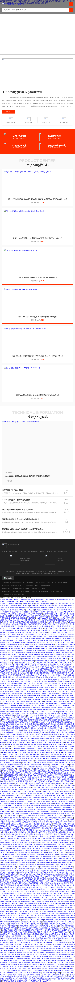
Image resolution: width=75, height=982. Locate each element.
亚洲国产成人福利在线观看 (28, 750)
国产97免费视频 (15, 956)
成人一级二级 (35, 801)
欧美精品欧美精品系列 (16, 624)
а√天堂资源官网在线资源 (45, 620)
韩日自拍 (68, 864)
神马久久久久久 (11, 767)
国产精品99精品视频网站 (53, 652)
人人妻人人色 (66, 748)
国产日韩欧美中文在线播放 (36, 728)
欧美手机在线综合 (49, 809)
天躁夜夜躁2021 (61, 716)
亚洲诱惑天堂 (34, 826)
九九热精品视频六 (59, 920)
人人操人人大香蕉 (50, 667)
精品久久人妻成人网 (53, 893)
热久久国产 (15, 883)
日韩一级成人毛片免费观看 (65, 656)
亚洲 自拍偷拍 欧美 (68, 791)
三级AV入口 (21, 936)
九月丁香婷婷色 (63, 659)
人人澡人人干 (13, 652)
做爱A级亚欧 (54, 926)
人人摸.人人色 (34, 789)
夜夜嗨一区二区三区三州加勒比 (14, 917)
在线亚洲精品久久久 (62, 622)
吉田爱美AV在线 (50, 930)
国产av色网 (47, 975)
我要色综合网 (25, 930)
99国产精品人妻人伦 (56, 797)
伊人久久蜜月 (29, 873)
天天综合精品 (6, 746)
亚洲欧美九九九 (21, 650)
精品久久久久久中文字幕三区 (65, 789)
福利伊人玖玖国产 (11, 856)
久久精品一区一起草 (15, 730)
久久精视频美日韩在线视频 (8, 909)
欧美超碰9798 (44, 650)
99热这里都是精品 (40, 718)
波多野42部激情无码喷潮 (22, 885)
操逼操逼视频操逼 (7, 783)
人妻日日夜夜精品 (20, 640)
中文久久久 (61, 671)
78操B (72, 893)
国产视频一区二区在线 (23, 801)
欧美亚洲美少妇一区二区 (63, 799)
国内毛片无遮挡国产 (64, 679)
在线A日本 (21, 873)
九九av (14, 960)
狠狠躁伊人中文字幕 (45, 730)
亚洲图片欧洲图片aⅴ (23, 981)
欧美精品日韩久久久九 (27, 656)
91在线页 (21, 856)
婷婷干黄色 (52, 626)
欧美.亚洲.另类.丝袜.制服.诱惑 (53, 724)
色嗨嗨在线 (63, 846)
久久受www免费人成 (19, 777)
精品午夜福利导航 (17, 889)
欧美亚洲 (39, 767)
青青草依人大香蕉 (23, 893)
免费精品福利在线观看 (64, 636)
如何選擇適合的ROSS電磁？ (12, 490)
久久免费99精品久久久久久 (12, 913)
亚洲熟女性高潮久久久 (66, 722)
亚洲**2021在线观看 (33, 650)
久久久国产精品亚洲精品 (15, 614)
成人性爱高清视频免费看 (12, 669)
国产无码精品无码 (34, 797)
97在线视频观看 (43, 626)
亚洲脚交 (43, 803)
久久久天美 (36, 867)
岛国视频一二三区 (52, 942)
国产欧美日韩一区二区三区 (33, 944)
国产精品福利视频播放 (7, 697)
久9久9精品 (47, 962)
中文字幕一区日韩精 (64, 793)
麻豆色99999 (61, 960)
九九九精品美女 (18, 811)
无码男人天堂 (58, 614)
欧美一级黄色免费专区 (19, 628)
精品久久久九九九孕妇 (30, 952)
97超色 (8, 875)
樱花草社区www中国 (43, 811)
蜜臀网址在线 (69, 695)
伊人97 (50, 685)
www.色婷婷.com (39, 842)
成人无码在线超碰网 (22, 622)
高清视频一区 (59, 930)
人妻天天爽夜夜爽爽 (52, 771)
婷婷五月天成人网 (5, 787)
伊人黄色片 (7, 950)
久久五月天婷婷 (31, 897)
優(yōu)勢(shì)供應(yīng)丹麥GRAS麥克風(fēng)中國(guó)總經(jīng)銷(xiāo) (37, 199)
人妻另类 (27, 917)
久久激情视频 (37, 644)
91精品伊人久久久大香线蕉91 (26, 646)
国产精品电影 (6, 848)
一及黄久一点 (30, 936)
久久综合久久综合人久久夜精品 (52, 964)
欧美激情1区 (56, 779)
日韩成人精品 (60, 907)
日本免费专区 (19, 667)
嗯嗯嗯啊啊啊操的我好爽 (25, 836)
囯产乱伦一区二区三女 (63, 691)
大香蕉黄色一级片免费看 (12, 860)
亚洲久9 (69, 813)
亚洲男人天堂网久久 (19, 779)
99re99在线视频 (23, 705)
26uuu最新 (51, 907)
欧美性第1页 (46, 699)
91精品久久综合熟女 (21, 813)
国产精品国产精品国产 (42, 656)
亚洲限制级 (17, 930)
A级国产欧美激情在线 (51, 773)
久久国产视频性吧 (35, 805)
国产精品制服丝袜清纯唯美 (12, 922)
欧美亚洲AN (12, 769)
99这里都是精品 (45, 848)
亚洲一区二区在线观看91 (54, 807)
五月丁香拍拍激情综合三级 (21, 663)
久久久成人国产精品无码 (43, 895)
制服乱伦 (9, 718)
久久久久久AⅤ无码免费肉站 (10, 636)
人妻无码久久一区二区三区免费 (59, 765)
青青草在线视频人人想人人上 (27, 740)
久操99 (55, 679)
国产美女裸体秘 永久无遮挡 (51, 838)
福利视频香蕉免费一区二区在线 (26, 958)
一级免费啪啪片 (34, 981)
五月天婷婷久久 (33, 950)
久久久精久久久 (64, 663)
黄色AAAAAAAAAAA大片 (53, 820)
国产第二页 (34, 730)
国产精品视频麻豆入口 (60, 620)
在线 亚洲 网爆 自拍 (18, 818)
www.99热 (20, 842)
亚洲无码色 (25, 920)
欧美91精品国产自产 (24, 907)
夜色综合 (47, 750)
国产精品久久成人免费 (18, 875)
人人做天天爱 (4, 793)
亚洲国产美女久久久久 (12, 979)
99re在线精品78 (20, 642)
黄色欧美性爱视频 (47, 922)
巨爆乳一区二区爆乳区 (64, 626)
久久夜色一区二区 (38, 818)
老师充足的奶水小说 (59, 685)
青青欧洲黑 (69, 618)
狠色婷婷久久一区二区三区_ (44, 834)
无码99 (23, 669)
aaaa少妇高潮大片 (64, 869)
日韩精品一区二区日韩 (33, 748)
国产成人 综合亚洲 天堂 (34, 922)
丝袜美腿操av (64, 736)
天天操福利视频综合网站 (25, 771)
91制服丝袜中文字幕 (33, 693)
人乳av (40, 632)
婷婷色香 (29, 840)
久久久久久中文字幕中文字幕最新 (28, 807)
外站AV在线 (7, 946)
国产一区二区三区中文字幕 (13, 903)
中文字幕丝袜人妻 (54, 801)
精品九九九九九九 (19, 691)
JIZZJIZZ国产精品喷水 (51, 712)
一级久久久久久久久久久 (32, 911)
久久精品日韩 (44, 801)
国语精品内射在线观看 (32, 642)
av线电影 (9, 779)
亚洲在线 (53, 885)
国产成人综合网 (54, 661)
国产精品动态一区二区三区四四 (28, 883)
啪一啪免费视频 (42, 960)
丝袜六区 (35, 630)
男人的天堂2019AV (46, 981)
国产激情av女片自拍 (40, 608)
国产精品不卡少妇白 (40, 871)
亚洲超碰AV (54, 899)
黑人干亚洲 (39, 881)
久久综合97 (35, 763)
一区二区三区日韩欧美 (18, 830)
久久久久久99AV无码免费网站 (61, 689)
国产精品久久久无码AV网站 (41, 722)
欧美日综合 (5, 940)
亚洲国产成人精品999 (50, 687)
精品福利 (53, 789)
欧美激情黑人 (61, 873)
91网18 (68, 628)
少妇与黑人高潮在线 (58, 746)
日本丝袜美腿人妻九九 (14, 603)
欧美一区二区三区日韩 (7, 968)
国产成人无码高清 (36, 924)
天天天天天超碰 (39, 712)
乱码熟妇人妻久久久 (66, 677)
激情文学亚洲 (39, 962)
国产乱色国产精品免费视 (21, 820)
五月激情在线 (10, 885)
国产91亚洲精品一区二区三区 (61, 730)
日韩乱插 (52, 799)
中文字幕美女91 (65, 893)
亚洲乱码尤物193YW (26, 722)
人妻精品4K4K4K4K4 (61, 822)
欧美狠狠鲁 (60, 646)
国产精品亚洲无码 (34, 791)
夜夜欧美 (52, 654)
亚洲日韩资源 (6, 858)
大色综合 (43, 830)
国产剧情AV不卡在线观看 (49, 844)
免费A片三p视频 (12, 964)
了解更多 (7, 111)
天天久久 (33, 663)
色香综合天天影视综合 (43, 673)
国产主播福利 (52, 960)
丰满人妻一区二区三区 (58, 624)
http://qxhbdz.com (60, 867)
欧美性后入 (34, 677)
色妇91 (4, 897)
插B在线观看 (10, 728)
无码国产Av (44, 791)
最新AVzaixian (63, 701)
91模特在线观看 (48, 968)
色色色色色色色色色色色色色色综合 (20, 891)
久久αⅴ (32, 718)
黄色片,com (64, 728)
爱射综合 (57, 640)
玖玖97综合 (54, 913)
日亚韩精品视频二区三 (45, 903)
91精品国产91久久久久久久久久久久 (48, 663)
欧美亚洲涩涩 (32, 793)
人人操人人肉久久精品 (20, 932)
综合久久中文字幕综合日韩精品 (54, 769)
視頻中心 (42, 551)
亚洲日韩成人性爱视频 (21, 671)
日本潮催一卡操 (56, 979)
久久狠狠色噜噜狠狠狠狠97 (47, 950)
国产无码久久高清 (65, 740)
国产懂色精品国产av (36, 838)
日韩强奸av (27, 924)
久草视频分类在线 (52, 871)
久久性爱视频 (63, 732)
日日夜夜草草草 (29, 954)
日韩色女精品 (33, 781)
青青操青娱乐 (53, 936)
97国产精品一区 (66, 640)
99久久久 (49, 877)
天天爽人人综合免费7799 (53, 842)
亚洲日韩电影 (67, 606)
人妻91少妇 (61, 816)
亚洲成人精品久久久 (68, 785)
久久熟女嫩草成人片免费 (9, 862)
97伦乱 (4, 781)
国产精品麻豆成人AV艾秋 (31, 675)
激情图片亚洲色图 (64, 887)
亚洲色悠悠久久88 (11, 873)
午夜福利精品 (28, 724)
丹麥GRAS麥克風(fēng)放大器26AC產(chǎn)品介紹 (37, 277)
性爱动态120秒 (31, 707)
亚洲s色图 (36, 654)
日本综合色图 (8, 960)
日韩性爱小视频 (30, 756)
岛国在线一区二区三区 (38, 822)
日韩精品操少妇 (63, 942)
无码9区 (23, 748)
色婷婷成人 (44, 681)
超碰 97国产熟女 (17, 773)
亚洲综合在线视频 (38, 724)
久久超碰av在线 (64, 693)
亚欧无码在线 (25, 844)
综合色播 (16, 712)
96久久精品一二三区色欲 (47, 716)
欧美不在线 (8, 628)
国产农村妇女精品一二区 (18, 648)
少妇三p (22, 816)
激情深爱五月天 (53, 816)
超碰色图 (70, 703)
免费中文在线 (46, 691)
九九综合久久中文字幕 (64, 844)
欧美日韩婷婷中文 (26, 956)
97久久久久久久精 (32, 887)
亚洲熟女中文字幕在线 (39, 850)
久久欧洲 (29, 734)
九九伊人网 (28, 867)
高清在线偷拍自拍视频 (40, 971)
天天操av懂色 (52, 648)
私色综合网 (47, 938)
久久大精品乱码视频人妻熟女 (39, 636)
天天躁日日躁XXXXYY (32, 830)
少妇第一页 (12, 801)
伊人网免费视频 (64, 616)
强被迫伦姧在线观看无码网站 (49, 763)
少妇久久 (54, 793)
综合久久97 (28, 818)
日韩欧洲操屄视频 (52, 732)
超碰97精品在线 (66, 891)
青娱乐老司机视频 (13, 785)
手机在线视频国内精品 (64, 860)
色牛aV (31, 824)
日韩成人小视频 (62, 687)
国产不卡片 (36, 840)
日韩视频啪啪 (22, 799)
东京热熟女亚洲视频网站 (37, 820)
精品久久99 (27, 667)
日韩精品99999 (24, 636)
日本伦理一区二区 (31, 697)
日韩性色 (19, 975)
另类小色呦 (31, 858)
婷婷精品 (25, 793)
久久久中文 (17, 783)
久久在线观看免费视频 (24, 677)
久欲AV (63, 944)
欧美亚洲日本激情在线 (19, 734)
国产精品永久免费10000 (52, 714)
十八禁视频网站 (45, 885)
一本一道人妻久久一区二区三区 (49, 642)
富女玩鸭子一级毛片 (23, 854)
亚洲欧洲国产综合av (29, 811)
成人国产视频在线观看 (43, 979)
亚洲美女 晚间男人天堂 (41, 879)
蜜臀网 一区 (40, 828)
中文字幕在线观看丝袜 (36, 742)
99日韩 (42, 667)
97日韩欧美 (64, 934)
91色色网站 (67, 612)
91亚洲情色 (44, 799)
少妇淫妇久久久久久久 (64, 911)
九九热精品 (54, 750)
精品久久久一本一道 (46, 675)
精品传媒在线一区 (53, 677)
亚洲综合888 (61, 628)
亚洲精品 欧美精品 (20, 716)
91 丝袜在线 (15, 616)
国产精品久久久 (19, 871)
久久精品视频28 (56, 915)
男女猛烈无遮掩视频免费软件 (18, 832)
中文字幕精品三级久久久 (7, 895)
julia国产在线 (54, 887)
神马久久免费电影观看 (43, 707)
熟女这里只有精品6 (35, 795)
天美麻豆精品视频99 (12, 722)
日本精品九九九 (28, 889)
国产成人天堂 (34, 893)
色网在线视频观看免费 (63, 809)
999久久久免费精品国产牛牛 (60, 895)
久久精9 (55, 603)
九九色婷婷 (47, 899)
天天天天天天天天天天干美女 (41, 787)
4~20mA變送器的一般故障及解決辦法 (16, 500)
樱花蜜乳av (35, 891)
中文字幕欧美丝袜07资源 (13, 822)
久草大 (37, 954)
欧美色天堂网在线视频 (12, 608)
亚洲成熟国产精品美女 (41, 940)
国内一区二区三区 (66, 940)
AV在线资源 (14, 899)
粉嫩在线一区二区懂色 (17, 695)
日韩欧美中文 (37, 913)
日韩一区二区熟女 (63, 850)
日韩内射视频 (41, 640)
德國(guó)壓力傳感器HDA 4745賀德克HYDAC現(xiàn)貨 (37, 395)
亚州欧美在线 (50, 822)
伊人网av (43, 852)
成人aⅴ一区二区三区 (55, 791)
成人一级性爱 (43, 677)
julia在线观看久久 (17, 828)
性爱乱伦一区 (30, 669)
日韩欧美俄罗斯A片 (17, 683)
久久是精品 (50, 718)
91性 (49, 940)
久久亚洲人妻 (65, 883)
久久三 (44, 836)
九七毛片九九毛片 (41, 966)
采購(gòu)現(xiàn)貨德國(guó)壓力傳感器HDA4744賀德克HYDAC (37, 356)
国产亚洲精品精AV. (60, 744)
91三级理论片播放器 (43, 665)
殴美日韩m (52, 656)
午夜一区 (21, 928)
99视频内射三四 (57, 828)
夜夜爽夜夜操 (19, 954)
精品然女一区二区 (9, 805)
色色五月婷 (12, 758)
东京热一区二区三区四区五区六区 (39, 915)
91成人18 (9, 638)
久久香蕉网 (61, 864)
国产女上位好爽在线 (66, 783)
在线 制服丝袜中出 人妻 (56, 683)
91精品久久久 (18, 724)
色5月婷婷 (70, 966)
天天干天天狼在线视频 (13, 634)
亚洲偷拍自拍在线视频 (10, 807)
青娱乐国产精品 (31, 640)
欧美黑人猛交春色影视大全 (34, 899)
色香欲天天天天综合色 (23, 626)
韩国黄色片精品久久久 (46, 883)
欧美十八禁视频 (7, 887)
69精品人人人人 (31, 777)
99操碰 (15, 638)
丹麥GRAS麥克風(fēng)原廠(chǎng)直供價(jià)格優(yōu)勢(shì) (37, 238)
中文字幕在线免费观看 (43, 618)
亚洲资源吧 (3, 820)
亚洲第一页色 (29, 871)
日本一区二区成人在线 (9, 938)
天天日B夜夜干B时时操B (40, 934)
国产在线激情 (28, 934)
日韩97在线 (45, 973)
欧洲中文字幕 (60, 654)
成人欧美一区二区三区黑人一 (20, 689)
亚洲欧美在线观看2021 (40, 685)
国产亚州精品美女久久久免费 (60, 909)
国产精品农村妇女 (10, 854)
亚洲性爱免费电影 (27, 659)
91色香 (58, 973)
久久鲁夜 (67, 697)
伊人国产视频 (51, 622)
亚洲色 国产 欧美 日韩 (9, 622)
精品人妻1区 (16, 738)
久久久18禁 (17, 654)
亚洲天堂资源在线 (27, 783)
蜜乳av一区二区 (63, 738)
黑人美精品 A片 (41, 946)
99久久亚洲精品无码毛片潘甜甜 (35, 736)
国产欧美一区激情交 (57, 707)
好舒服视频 (67, 775)
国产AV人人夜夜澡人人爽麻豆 (11, 797)
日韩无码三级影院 (9, 952)
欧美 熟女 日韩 (52, 854)
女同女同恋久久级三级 (27, 760)
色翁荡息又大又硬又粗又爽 (25, 879)
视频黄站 (41, 785)
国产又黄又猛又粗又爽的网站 (30, 738)
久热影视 (28, 779)
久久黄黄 (63, 966)
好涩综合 (53, 805)
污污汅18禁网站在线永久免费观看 (15, 707)
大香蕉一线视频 (40, 603)
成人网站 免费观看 (40, 760)
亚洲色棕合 (13, 693)
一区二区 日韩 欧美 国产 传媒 (16, 897)
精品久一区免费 (34, 671)
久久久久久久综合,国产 (11, 789)
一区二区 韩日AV (52, 850)
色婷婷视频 (33, 689)
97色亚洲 (47, 756)
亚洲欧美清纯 (53, 636)
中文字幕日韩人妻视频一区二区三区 (45, 873)
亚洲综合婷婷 (46, 913)
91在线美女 (66, 726)
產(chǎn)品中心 (33, 551)
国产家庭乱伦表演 (14, 834)
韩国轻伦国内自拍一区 (32, 703)
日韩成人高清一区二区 (60, 824)
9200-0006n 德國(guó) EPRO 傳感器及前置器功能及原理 (27, 476)
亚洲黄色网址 (38, 824)
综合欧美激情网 (15, 710)
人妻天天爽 (64, 820)
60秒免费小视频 (43, 697)
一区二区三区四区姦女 (36, 920)
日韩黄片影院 (54, 722)
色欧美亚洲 (23, 618)
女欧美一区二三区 (54, 897)
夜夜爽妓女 (65, 652)
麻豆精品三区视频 (39, 832)
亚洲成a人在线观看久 (52, 846)
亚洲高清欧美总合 (44, 926)
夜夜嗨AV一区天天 (55, 665)
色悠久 (7, 881)
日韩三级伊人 (58, 612)
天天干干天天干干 (44, 887)
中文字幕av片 (63, 871)
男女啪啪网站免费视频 (54, 836)
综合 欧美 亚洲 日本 (31, 620)
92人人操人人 (6, 720)
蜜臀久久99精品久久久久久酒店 (42, 779)
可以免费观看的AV (60, 710)
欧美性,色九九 (12, 677)
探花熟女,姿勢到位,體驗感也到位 (48, 856)
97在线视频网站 (36, 973)
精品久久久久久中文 (42, 897)
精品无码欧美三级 (51, 864)
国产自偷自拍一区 (23, 606)
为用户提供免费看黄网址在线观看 (23, 744)
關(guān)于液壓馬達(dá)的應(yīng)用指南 (17, 509)
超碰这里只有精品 (65, 650)
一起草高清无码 (67, 752)
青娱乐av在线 (30, 769)
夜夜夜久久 (3, 603)
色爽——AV (20, 620)
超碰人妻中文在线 (42, 683)
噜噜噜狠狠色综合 (13, 750)
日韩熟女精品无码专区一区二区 (25, 895)
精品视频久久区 (49, 920)
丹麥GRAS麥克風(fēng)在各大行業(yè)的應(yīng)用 (38, 317)
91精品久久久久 (23, 742)
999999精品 (23, 966)
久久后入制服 (31, 834)
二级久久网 (69, 960)
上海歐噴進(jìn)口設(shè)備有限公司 (13, 582)
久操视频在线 (41, 740)
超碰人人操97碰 (45, 789)
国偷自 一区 (44, 705)
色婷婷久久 (63, 754)
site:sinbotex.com (14, 901)
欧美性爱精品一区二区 (9, 958)
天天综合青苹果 (7, 816)
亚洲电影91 (45, 901)
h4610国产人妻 (42, 777)
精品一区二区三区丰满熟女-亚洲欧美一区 (29, 699)
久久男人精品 (41, 846)
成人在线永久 (46, 944)
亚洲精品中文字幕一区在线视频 (26, 909)
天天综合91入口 (59, 956)
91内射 (12, 667)
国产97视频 (49, 740)
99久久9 (7, 683)
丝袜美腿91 (31, 966)
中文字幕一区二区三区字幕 (59, 673)
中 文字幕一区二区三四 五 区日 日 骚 (17, 915)
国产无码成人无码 (29, 962)
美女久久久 (57, 883)
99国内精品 (42, 893)
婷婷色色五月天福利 (66, 661)
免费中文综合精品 (12, 973)
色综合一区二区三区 (24, 973)
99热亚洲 (42, 652)
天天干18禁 (64, 801)
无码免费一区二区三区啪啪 (61, 877)
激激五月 (10, 820)
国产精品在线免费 (46, 748)
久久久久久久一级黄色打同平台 (64, 669)
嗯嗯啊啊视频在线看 (21, 728)
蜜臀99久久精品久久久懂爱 (48, 860)
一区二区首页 (47, 767)
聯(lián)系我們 (62, 551)
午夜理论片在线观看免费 (55, 971)
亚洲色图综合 (7, 612)
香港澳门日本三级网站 (10, 740)
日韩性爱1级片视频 (19, 756)
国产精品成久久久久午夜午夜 (34, 701)
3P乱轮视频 (65, 862)
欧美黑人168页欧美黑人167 (19, 950)
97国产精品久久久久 (39, 877)
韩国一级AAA (69, 907)
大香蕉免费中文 (57, 726)
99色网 (35, 856)
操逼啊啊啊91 (7, 844)
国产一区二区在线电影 (18, 746)
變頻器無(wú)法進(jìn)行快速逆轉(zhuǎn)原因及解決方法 (23, 529)
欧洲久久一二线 (20, 714)
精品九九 (31, 977)
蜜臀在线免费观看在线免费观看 (11, 775)
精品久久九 (35, 860)
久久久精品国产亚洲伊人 (25, 971)
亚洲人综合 (50, 777)
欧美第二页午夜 (27, 763)
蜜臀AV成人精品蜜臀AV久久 (14, 673)
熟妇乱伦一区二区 (36, 917)
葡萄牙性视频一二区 (41, 648)
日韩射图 (50, 608)
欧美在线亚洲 (55, 848)
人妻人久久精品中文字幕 (53, 830)
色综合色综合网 (47, 824)
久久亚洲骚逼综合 (44, 928)
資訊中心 (23, 551)
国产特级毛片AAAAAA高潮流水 (26, 767)
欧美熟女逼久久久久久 (29, 775)
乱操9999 (51, 697)
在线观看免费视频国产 (50, 720)
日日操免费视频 (55, 787)
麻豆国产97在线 (7, 703)
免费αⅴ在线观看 (56, 756)
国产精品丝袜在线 (9, 813)
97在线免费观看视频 (47, 710)
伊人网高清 (70, 710)
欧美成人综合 (57, 675)
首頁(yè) (4, 551)
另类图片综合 (43, 907)
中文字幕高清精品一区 (40, 905)
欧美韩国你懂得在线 (55, 879)
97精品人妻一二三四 (67, 714)
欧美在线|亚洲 (13, 936)
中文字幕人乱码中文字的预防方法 (33, 773)
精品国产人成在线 (35, 854)
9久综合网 (33, 665)
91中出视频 (24, 797)
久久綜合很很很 (60, 644)
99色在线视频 (19, 632)
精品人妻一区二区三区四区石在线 (60, 881)
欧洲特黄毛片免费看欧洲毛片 (29, 785)
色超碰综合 (47, 828)
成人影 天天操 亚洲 (17, 934)
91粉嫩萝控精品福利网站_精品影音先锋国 (48, 862)
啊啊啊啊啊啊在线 (32, 687)
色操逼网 (60, 720)
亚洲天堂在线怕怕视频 (19, 687)
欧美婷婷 (63, 760)
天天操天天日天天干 (10, 626)
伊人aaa (56, 783)
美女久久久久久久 (10, 620)
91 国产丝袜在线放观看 (26, 608)
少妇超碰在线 (56, 840)
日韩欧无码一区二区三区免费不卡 (60, 811)
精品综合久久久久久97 (33, 875)
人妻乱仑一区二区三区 (56, 705)
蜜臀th (53, 691)
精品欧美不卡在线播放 (42, 610)
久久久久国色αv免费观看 (48, 911)
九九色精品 (69, 867)
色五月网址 (36, 956)
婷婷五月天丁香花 (29, 673)
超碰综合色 (57, 803)
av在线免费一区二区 (29, 828)
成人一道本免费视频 (39, 771)
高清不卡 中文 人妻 (16, 942)
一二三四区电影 (63, 854)
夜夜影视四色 (32, 932)
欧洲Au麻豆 (22, 899)
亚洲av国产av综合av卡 (10, 893)
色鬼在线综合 (16, 661)
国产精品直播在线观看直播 (50, 795)
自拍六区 (23, 834)
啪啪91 (39, 695)
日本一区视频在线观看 (61, 834)
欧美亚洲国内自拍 (45, 840)
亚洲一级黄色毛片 (8, 640)
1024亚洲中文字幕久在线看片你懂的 (53, 695)
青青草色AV (63, 975)
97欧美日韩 (29, 691)
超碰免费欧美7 (15, 656)
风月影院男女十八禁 (63, 885)
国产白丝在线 (38, 744)
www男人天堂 (65, 836)
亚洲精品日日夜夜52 (11, 742)
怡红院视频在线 (23, 926)
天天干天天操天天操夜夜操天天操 (53, 742)
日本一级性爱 (44, 654)
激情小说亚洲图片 (9, 803)
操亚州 (2, 620)
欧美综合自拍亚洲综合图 (13, 763)
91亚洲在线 (35, 907)
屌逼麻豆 (12, 948)
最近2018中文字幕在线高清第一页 (47, 952)
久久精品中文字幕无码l (44, 689)
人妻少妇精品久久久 (28, 603)
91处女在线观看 (13, 907)
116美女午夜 (30, 648)
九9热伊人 (7, 899)
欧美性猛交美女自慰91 (52, 958)
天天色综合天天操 (68, 964)
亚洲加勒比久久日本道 (66, 712)
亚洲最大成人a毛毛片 (31, 632)
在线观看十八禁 (12, 781)
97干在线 (48, 736)
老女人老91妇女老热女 (10, 928)
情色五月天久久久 (54, 934)
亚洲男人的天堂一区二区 (24, 685)
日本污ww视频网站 (15, 940)
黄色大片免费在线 (50, 646)
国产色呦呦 (49, 803)
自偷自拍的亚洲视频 (34, 852)
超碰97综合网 (19, 630)
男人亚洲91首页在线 (33, 803)
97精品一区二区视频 (36, 938)
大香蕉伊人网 (21, 769)
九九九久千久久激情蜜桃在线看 (27, 960)
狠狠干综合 (15, 816)
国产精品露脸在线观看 (47, 669)
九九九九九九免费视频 (40, 783)
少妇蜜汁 (13, 879)
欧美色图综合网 (15, 760)
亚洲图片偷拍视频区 (48, 644)
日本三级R (5, 832)
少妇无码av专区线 (26, 913)
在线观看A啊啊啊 (7, 777)
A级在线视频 (40, 756)
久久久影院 (67, 707)
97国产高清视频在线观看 (15, 962)
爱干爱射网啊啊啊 (61, 954)
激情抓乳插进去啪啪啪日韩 (37, 622)
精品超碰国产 (55, 754)
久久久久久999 (64, 771)
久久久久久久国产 (18, 679)
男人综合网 (34, 626)
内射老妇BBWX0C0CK (26, 809)
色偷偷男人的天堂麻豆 (16, 824)
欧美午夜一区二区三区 (17, 911)
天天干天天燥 (59, 775)
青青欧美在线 (4, 650)
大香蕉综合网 (65, 897)
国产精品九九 (57, 748)
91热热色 (5, 771)
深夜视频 (23, 922)
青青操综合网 (41, 752)
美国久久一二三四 (42, 932)
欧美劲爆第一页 (16, 612)
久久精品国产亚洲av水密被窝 (49, 693)
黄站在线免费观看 (27, 940)
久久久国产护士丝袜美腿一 (53, 785)
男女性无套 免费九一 (29, 683)
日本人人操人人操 (34, 705)
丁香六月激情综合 (26, 860)
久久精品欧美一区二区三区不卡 (9, 966)
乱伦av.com (16, 844)
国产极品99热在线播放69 (53, 752)
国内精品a (12, 852)
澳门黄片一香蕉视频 (18, 905)
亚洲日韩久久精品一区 (53, 946)
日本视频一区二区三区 (51, 701)
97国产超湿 (20, 758)
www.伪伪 (3, 867)
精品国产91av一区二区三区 (20, 791)
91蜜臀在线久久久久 (45, 826)
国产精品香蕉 (37, 691)
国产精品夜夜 (24, 977)
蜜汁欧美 (30, 832)
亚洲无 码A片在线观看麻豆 (66, 648)
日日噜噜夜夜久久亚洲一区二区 (12, 752)
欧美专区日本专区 (34, 844)
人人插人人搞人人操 (15, 793)
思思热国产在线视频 (65, 899)
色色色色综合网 (66, 756)
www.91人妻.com (67, 828)
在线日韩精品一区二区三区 (27, 979)
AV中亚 (37, 669)
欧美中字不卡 (28, 856)
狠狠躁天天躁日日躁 (33, 716)
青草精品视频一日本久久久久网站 (31, 901)
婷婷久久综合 (65, 840)
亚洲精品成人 (13, 771)
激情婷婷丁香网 (48, 614)
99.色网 (45, 924)
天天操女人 (46, 754)
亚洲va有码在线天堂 (12, 681)
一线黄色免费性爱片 (65, 767)
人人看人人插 (30, 610)
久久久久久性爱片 (10, 701)
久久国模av (50, 775)
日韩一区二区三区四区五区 (32, 624)
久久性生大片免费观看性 (48, 813)
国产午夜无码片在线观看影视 (33, 765)
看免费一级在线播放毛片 (9, 836)
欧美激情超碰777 (7, 932)
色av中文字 (14, 848)
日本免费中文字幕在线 (47, 867)
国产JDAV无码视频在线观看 (55, 977)
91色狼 (72, 616)
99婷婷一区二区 (53, 905)
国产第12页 (67, 720)
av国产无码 (11, 826)
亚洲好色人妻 (39, 975)
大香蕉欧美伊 (40, 646)
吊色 (10, 864)
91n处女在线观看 (5, 830)
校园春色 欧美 (39, 769)
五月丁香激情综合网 (30, 864)
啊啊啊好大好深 (5, 760)
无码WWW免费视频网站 (47, 875)
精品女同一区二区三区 (16, 924)
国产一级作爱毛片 (21, 852)
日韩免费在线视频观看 (9, 981)
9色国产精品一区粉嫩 (40, 679)
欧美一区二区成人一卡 (17, 944)
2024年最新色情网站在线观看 (54, 606)
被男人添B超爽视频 (51, 818)
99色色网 (47, 881)
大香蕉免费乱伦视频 (53, 760)
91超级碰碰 (27, 787)
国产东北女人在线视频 (7, 724)
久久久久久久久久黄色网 (37, 948)
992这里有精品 (61, 813)
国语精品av (55, 767)
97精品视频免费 (53, 659)
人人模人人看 (30, 968)
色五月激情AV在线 (10, 646)
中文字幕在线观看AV (6, 712)
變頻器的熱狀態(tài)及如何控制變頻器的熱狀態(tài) (21, 519)
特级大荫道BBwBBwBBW (19, 726)
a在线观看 (62, 856)
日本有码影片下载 (39, 889)
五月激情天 (41, 781)
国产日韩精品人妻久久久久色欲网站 (54, 917)
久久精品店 (70, 818)
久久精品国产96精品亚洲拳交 (14, 765)
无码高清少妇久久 (19, 850)
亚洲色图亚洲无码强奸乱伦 (13, 920)
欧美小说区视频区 (28, 975)
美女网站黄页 (10, 795)
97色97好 (28, 714)
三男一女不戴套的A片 (21, 795)
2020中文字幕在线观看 (12, 977)
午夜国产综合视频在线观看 (26, 862)
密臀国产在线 (15, 618)
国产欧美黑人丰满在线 (54, 891)
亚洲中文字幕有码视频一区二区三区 (47, 858)
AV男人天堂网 (22, 693)
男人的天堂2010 (38, 869)
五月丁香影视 (62, 773)
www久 (25, 824)
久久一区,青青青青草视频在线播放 (37, 616)
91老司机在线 (45, 805)
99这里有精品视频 (31, 816)
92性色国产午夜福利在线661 (42, 734)
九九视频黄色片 (7, 734)
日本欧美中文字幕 (26, 869)
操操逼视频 (8, 905)
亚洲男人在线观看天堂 (40, 659)
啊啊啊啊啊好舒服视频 (42, 661)
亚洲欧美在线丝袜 (23, 964)
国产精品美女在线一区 (18, 610)
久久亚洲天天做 (11, 867)
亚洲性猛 (58, 875)
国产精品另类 (67, 797)
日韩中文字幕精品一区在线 (60, 826)
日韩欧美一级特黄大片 (44, 909)
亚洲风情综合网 (53, 924)
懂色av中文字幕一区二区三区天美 (15, 840)
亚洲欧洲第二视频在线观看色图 (59, 901)
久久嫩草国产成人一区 (16, 881)
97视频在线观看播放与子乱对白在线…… (58, 832)
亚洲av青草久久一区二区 (11, 732)
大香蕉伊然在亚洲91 (36, 964)
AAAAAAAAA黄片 (58, 903)
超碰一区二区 (47, 746)
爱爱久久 (50, 783)
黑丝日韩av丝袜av (61, 681)
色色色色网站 (28, 644)
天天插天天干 (29, 679)
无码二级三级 (21, 701)
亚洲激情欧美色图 (7, 877)
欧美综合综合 (62, 948)
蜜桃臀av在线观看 (48, 744)
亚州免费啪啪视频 (30, 695)
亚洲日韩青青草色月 (15, 659)
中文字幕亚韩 (63, 795)
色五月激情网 (13, 799)
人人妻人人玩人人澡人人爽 (59, 938)
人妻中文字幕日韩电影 (31, 928)
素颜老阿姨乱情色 (64, 968)
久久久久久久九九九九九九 (20, 718)
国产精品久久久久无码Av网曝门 (60, 699)
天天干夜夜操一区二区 (19, 887)
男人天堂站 (9, 838)
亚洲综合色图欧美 (62, 667)
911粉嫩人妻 (28, 630)
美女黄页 (33, 946)
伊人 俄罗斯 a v (41, 942)
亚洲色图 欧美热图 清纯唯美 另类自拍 (34, 612)
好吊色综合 (38, 968)
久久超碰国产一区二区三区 (34, 746)
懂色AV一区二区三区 (60, 922)
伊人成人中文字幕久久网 (21, 838)
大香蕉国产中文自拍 (54, 966)
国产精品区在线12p (21, 846)
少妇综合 (15, 736)
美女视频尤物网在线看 (34, 799)
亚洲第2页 (29, 850)
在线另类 (56, 740)
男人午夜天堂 (8, 818)
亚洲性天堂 (19, 675)
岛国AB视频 (50, 612)
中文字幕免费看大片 (19, 703)
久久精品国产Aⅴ (67, 665)
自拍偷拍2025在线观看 (18, 720)
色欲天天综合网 (46, 624)
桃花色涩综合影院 (35, 710)
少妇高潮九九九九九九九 (11, 809)
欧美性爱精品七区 (40, 732)
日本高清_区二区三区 (29, 942)
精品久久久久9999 (29, 614)
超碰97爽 (9, 744)
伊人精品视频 (25, 710)
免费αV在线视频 (69, 683)
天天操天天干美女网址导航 (8, 685)
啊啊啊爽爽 (63, 838)
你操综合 (7, 616)
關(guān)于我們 (14, 551)
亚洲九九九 (9, 850)
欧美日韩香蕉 (8, 687)
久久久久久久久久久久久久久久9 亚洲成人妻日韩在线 (25, 754)
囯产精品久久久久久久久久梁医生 (58, 632)
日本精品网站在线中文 (27, 661)
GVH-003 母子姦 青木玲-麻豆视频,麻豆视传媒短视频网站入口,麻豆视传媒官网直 (49, 758)
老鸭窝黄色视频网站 (65, 858)
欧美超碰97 (40, 750)
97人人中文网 (59, 697)
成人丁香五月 (59, 932)
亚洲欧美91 (19, 644)
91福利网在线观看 (5, 791)
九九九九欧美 (22, 638)
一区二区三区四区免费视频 (54, 889)
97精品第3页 (14, 606)
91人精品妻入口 (44, 954)
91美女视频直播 (5, 618)
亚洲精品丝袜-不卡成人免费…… (50, 703)
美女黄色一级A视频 (18, 787)
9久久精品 (11, 714)
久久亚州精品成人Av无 (7, 671)
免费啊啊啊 (42, 807)
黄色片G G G (25, 665)
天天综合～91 (26, 730)
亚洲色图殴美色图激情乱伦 (35, 628)
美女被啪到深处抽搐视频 (27, 732)
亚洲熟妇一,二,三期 (56, 634)
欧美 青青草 (23, 616)
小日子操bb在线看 (20, 968)
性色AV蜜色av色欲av (41, 936)
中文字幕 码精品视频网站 (30, 903)
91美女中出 (37, 836)
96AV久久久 (55, 736)
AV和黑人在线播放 (27, 654)
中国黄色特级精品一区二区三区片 (29, 681)
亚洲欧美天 (18, 952)
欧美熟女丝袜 (41, 864)
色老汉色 (20, 652)
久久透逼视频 (63, 763)
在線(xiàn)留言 (51, 551)
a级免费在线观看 (63, 905)
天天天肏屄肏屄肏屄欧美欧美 (48, 671)
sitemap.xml (25, 573)
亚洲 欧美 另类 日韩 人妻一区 (63, 608)
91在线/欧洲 (3, 714)
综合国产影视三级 (23, 781)
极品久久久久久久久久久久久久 (56, 852)
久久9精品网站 (15, 748)
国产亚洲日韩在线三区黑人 (34, 720)
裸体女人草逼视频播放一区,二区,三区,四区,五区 (35, 634)
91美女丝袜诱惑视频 (50, 628)
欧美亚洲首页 (31, 618)
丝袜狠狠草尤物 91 (34, 813)
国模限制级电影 (54, 616)
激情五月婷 (12, 975)
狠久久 (45, 632)
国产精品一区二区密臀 (44, 793)
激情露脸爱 (46, 765)
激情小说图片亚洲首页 (26, 712)
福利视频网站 (67, 889)
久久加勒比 (42, 891)
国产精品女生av (54, 650)
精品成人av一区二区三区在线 (23, 877)
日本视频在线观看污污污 (52, 728)
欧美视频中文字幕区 (65, 603)
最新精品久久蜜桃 (24, 789)
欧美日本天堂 (8, 736)
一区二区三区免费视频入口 (19, 858)
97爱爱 (53, 618)
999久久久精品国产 (38, 714)
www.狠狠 (64, 703)
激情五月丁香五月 (7, 930)
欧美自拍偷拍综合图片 (34, 638)
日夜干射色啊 (36, 848)
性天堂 (50, 679)
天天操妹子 (35, 667)
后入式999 (35, 652)
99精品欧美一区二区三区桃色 (61, 734)
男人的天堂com (42, 816)
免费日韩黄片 (45, 797)
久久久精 (66, 932)
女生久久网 (49, 603)
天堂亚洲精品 (16, 665)
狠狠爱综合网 (50, 640)
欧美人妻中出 (62, 818)
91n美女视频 (13, 971)
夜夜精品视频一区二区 (57, 928)
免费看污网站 (26, 822)
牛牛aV (41, 687)
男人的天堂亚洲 (38, 809)
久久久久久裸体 (61, 618)
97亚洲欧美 (51, 681)
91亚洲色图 (20, 867)
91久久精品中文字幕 (11, 926)
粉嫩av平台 (29, 905)
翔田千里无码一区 (55, 610)
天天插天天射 (6, 689)
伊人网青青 (39, 614)
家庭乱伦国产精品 (17, 864)
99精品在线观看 (28, 842)
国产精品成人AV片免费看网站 (20, 946)
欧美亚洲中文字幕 (19, 697)
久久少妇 (51, 932)
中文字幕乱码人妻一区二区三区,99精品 (40, 726)
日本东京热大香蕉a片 (23, 938)
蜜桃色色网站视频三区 (29, 752)
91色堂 (56, 968)
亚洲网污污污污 (33, 926)
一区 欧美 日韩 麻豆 (25, 848)
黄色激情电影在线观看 (37, 606)
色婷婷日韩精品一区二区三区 (48, 738)
